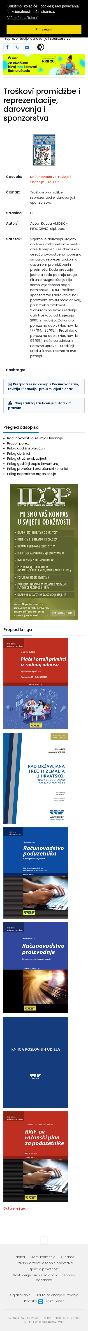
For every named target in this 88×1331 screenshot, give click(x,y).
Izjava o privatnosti (44, 1269)
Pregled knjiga (17, 629)
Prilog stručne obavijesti (27, 458)
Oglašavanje (20, 1295)
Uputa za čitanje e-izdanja (57, 1295)
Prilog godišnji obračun (26, 448)
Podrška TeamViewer (44, 1301)
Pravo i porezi (18, 443)
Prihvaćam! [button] (44, 29)
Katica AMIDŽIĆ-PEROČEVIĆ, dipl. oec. (49, 226)
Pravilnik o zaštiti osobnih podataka (44, 1263)
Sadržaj (19, 1257)
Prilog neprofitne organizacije (31, 473)
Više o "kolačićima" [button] (22, 18)
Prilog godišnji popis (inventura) (33, 463)
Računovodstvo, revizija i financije (35, 438)
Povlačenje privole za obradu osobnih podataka (44, 1277)
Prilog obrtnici (18, 453)
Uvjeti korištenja (43, 1257)
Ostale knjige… (15, 1208)
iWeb (61, 1322)
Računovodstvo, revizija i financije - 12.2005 (50, 179)
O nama (67, 1257)
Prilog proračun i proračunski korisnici (37, 468)
